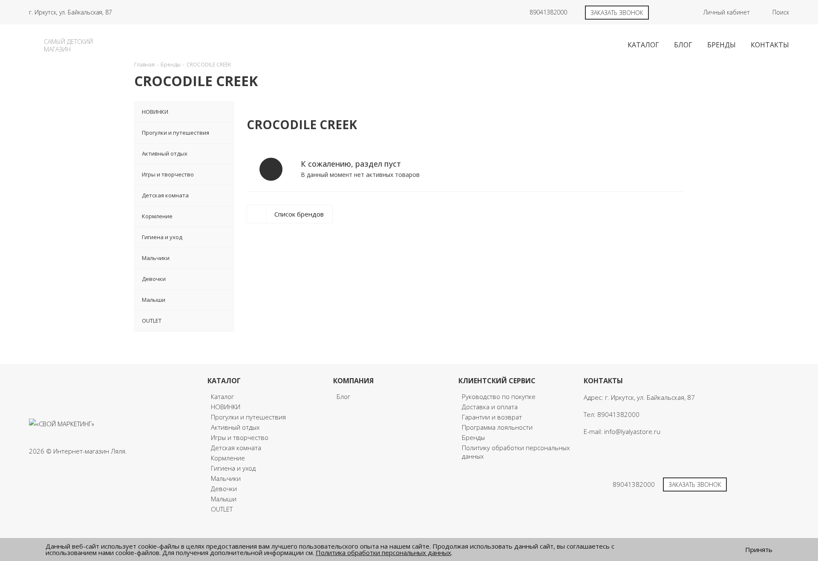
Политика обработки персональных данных (383, 552)
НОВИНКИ (225, 406)
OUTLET (222, 509)
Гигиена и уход (233, 468)
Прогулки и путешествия (248, 417)
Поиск (780, 12)
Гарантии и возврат (492, 417)
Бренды (473, 437)
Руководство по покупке (499, 396)
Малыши (223, 498)
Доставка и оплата (490, 406)
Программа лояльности (497, 427)
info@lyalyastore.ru (632, 431)
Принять (758, 550)
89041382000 (548, 12)
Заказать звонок (616, 13)
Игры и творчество (239, 437)
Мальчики (226, 478)
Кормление (228, 458)
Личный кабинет (726, 12)
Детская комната (236, 447)
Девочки (224, 488)
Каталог (222, 396)
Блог (343, 396)
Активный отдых (235, 427)
